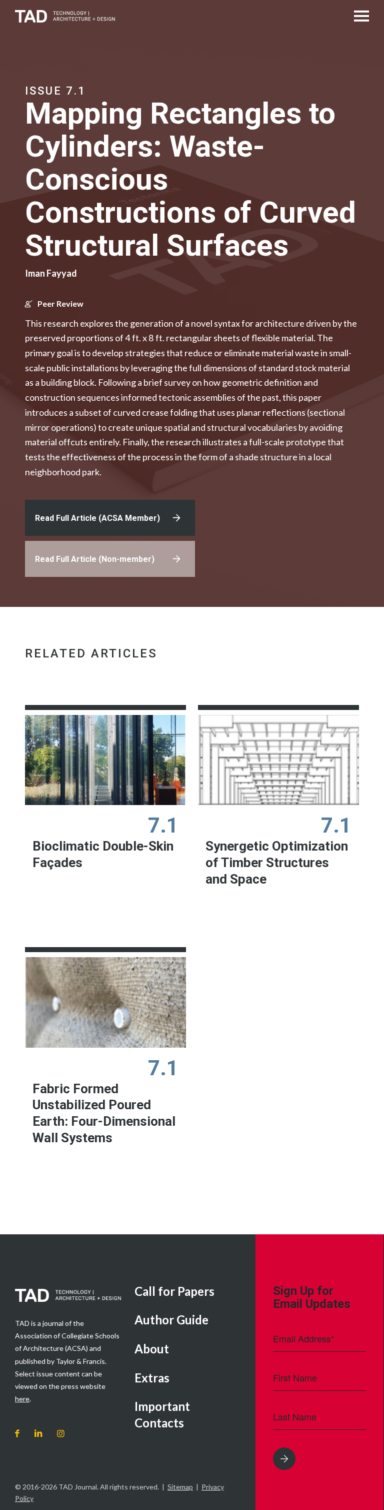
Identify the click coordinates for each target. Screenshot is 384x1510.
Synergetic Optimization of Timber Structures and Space (277, 862)
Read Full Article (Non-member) (94, 559)
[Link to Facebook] (17, 1433)
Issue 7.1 (55, 91)
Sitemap (180, 1486)
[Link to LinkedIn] (38, 1433)
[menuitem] (187, 1292)
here (22, 1398)
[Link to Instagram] (60, 1433)
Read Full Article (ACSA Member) (97, 518)
